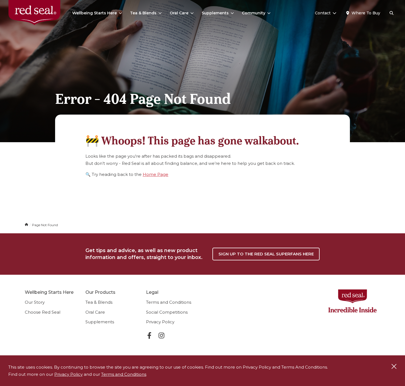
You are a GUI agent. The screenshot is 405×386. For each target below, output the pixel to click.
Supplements (215, 12)
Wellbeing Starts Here (94, 12)
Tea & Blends (143, 12)
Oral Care (179, 12)
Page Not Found (45, 225)
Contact (323, 12)
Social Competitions (167, 312)
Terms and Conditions (168, 302)
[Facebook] (149, 336)
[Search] (391, 13)
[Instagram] (161, 336)
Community (253, 12)
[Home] (27, 225)
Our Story (35, 302)
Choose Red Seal (42, 312)
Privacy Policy (160, 321)
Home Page (155, 174)
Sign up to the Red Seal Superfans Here (266, 254)
